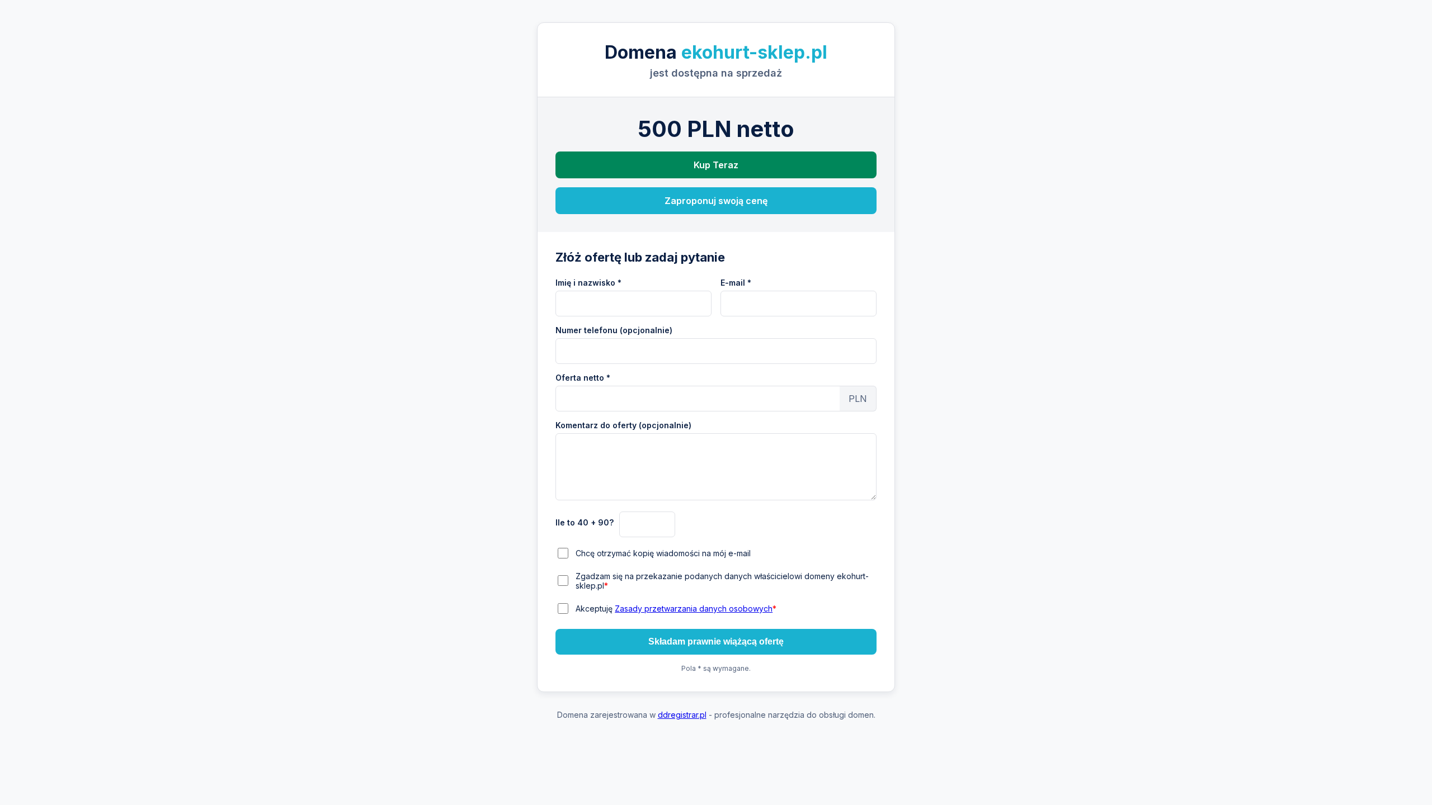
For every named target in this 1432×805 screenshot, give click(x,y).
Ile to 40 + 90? (584, 522)
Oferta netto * (582, 377)
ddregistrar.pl (682, 714)
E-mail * (735, 282)
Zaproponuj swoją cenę (716, 200)
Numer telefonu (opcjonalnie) (613, 330)
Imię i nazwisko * (588, 282)
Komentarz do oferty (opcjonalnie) (623, 425)
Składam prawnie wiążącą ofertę (716, 641)
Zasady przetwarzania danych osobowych (693, 608)
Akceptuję (676, 608)
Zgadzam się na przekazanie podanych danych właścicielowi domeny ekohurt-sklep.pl (722, 580)
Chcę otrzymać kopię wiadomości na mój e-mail (663, 553)
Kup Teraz (716, 165)
